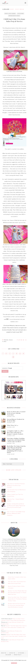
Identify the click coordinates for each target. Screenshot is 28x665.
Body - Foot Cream (10, 13)
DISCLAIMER (8, 654)
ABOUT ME (3, 652)
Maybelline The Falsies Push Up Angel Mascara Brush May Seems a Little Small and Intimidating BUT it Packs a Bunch (16, 449)
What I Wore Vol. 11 (12, 425)
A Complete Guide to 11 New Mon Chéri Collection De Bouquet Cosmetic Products (15, 432)
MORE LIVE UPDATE (13, 470)
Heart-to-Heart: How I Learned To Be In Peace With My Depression (16, 413)
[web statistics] (14, 663)
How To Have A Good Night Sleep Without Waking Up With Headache (16, 513)
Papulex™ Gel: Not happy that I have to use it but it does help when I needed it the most (14, 627)
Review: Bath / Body (14, 15)
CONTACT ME (12, 652)
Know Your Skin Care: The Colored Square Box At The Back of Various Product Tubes (17, 598)
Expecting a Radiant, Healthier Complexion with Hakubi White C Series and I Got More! (16, 440)
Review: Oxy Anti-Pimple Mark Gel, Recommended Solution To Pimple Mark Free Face (17, 592)
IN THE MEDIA (21, 652)
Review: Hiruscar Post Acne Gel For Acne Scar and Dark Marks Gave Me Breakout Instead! (16, 605)
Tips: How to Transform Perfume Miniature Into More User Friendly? (16, 485)
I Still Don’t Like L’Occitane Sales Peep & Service (14, 20)
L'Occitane (20, 13)
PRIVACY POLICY (17, 654)
